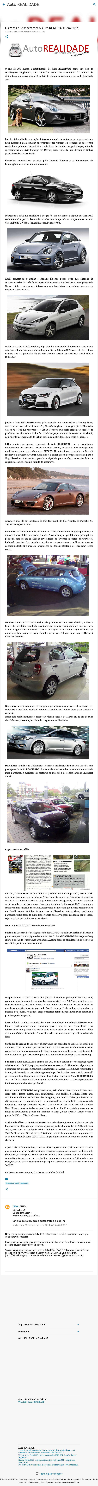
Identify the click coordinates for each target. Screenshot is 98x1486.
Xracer (16, 1206)
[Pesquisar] (94, 4)
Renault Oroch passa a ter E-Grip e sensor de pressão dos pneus (46, 1450)
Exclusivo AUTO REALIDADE (17, 1183)
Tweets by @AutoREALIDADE (31, 1402)
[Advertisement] (49, 1297)
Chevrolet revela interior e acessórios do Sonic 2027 (41, 1453)
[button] (6, 37)
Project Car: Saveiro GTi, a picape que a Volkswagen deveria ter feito (48, 1465)
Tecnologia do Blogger (51, 1473)
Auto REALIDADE (23, 4)
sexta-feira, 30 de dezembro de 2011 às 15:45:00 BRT (40, 1225)
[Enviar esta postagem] (6, 1180)
